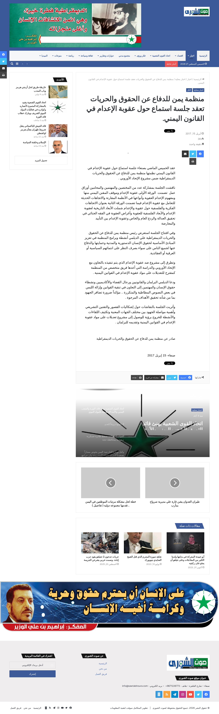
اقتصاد (180, 55)
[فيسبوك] (200, 153)
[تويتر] (192, 153)
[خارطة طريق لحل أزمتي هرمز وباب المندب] (58, 91)
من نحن (103, 668)
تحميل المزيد (41, 160)
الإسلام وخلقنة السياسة (34, 142)
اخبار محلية (180, 79)
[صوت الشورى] (197, 11)
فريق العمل (101, 674)
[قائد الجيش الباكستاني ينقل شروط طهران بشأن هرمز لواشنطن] (58, 130)
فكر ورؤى (141, 55)
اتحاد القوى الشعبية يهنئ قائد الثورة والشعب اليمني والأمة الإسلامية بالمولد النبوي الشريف (169, 424)
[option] (143, 423)
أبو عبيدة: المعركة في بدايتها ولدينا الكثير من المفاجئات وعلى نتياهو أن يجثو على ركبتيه (187, 560)
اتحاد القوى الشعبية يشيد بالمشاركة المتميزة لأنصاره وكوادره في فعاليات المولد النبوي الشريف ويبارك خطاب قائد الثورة (32, 109)
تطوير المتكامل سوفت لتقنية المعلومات (129, 707)
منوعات (58, 55)
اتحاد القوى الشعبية (161, 55)
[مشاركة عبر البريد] (185, 153)
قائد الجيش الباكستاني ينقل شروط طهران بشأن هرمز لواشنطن (33, 129)
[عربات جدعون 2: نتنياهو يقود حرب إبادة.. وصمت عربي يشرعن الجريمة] (100, 542)
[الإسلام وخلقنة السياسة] (58, 147)
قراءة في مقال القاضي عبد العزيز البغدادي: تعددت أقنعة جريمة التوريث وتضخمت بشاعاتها (120, 63)
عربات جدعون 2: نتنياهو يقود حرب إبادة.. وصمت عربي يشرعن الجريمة (101, 558)
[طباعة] (192, 161)
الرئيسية (203, 55)
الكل (189, 90)
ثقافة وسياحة (87, 55)
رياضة (71, 55)
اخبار (192, 55)
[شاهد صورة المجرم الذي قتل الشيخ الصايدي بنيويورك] (143, 542)
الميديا (45, 55)
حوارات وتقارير (107, 55)
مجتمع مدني (124, 55)
